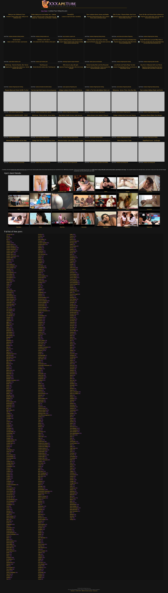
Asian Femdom (10, 297)
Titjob (71, 459)
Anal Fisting (9, 274)
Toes (71, 463)
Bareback (8, 340)
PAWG (39, 559)
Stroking (72, 400)
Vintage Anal (73, 483)
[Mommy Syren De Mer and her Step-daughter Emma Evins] (17, 152)
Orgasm (40, 552)
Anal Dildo (8, 271)
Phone (71, 237)
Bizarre (8, 367)
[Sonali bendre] (17, 51)
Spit (71, 377)
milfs (10, 112)
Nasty (39, 522)
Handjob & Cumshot (43, 347)
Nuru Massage (41, 537)
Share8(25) (70, 14)
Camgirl (8, 416)
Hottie (39, 372)
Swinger (72, 413)
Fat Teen (40, 236)
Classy (8, 446)
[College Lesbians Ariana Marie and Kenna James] (70, 101)
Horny (39, 367)
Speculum (72, 373)
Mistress (40, 508)
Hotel (39, 370)
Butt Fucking (9, 410)
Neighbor (40, 529)
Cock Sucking (9, 458)
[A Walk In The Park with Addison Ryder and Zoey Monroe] (97, 101)
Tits (71, 461)
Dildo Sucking (9, 517)
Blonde (8, 375)
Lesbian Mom (41, 453)
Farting (8, 577)
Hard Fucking (41, 348)
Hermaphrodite (41, 355)
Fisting (39, 257)
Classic (8, 445)
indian (12, 61)
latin (153, 61)
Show (71, 337)
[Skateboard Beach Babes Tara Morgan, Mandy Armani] (151, 126)
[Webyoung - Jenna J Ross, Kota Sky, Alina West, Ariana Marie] (124, 101)
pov (104, 112)
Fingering (40, 251)
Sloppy (71, 350)
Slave (71, 347)
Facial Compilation (10, 572)
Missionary (40, 506)
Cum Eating (9, 489)
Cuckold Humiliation (11, 484)
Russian (72, 309)
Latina (39, 435)
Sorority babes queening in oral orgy (97, 39)
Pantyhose (40, 567)
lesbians (11, 36)
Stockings (72, 385)
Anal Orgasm (9, 277)
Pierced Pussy (73, 241)
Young (71, 519)
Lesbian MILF (41, 451)
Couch (8, 473)
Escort (7, 554)
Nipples (40, 532)
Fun (39, 284)
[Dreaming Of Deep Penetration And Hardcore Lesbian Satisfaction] (97, 152)
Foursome (40, 271)
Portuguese (72, 257)
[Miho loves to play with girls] (70, 76)
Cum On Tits (9, 498)
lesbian (22, 36)
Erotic (7, 552)
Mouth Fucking (41, 519)
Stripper (72, 397)
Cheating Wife (9, 431)
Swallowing (72, 410)
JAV (39, 403)
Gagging (40, 289)
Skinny (71, 343)
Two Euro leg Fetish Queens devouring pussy (43, 90)
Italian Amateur (41, 398)
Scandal (72, 315)
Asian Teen (9, 305)
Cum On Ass (9, 494)
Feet (39, 237)
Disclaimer (73, 590)
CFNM (8, 413)
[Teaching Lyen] (43, 76)
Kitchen (40, 426)
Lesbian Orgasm (42, 454)
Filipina (40, 249)
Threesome (72, 441)
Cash (7, 423)
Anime (8, 284)
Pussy (71, 271)
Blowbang (8, 377)
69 (7, 239)
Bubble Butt (9, 397)
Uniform (72, 476)
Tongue (72, 464)
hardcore (38, 86)
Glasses (40, 320)
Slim (71, 348)
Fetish (39, 246)
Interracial (40, 392)
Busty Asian (9, 403)
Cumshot (8, 503)
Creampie (8, 481)
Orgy (39, 554)
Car (7, 420)
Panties (40, 565)
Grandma (40, 329)
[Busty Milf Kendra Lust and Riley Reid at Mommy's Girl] (151, 51)
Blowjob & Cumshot (11, 380)
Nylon (39, 539)
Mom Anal (40, 514)
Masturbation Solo (42, 493)
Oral (39, 549)
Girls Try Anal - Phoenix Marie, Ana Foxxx (124, 14)
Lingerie (40, 461)
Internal (40, 390)
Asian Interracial (10, 299)
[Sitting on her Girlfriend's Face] (17, 26)
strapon (73, 61)
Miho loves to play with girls (70, 65)
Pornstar (72, 256)
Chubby (8, 438)
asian (64, 86)
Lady (39, 430)
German (40, 295)
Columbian (9, 464)
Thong (71, 440)
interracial (121, 36)
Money (39, 516)
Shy (71, 340)
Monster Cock (41, 517)
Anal (7, 262)
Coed (7, 459)
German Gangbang (42, 300)
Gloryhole (40, 322)
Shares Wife (73, 330)
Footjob (40, 269)
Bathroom (8, 342)
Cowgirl (8, 478)
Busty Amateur (9, 401)
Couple (8, 476)
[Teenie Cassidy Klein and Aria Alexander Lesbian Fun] (97, 76)
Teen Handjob (73, 431)
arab (10, 61)
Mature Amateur (42, 498)
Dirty (7, 519)
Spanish (72, 370)
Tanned (72, 418)
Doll (7, 526)
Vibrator (72, 479)
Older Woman (41, 547)
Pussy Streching (74, 282)
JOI (39, 405)
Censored (8, 428)
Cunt (7, 506)
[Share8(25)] (70, 26)
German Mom (41, 305)
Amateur (8, 242)
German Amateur (42, 297)
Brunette (8, 395)
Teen (71, 425)
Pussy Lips (72, 279)
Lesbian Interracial (42, 450)
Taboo (71, 415)
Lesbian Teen (41, 458)
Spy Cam (72, 380)
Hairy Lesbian (41, 340)
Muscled (40, 521)
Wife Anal (72, 503)
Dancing (8, 511)
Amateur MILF (9, 252)
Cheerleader (9, 433)
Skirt (71, 345)
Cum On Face (9, 496)
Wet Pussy (72, 498)
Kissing (40, 425)
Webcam (72, 494)
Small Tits (72, 353)
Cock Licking (9, 454)
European (8, 557)
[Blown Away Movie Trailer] (124, 152)
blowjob (100, 61)
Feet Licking (41, 239)
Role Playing (73, 299)
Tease (71, 423)
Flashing (40, 261)
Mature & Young (42, 496)
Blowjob (8, 378)
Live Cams (40, 463)
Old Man (40, 546)
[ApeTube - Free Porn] (58, 4)
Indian (39, 383)
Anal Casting (9, 264)
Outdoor (40, 557)
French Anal (41, 277)
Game (39, 290)
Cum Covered (9, 488)
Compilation (9, 466)
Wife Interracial (73, 509)
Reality (71, 287)
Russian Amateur (74, 310)
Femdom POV (41, 244)
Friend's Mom (41, 281)
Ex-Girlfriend (9, 559)
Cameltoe (8, 415)
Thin (71, 438)
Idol (39, 382)
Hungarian (40, 378)
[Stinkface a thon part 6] (43, 51)
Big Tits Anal (9, 360)
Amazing (8, 259)
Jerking (40, 416)
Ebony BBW (9, 544)
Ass (7, 307)
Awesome (8, 320)
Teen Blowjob (73, 428)
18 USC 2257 (78, 590)
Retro (71, 292)
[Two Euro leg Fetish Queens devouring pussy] (43, 101)
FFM (7, 565)
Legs (39, 438)
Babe (7, 327)
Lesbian (40, 440)
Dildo (7, 514)
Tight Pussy (72, 448)
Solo (71, 363)
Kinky (39, 423)
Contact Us (95, 590)
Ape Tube (44, 11)
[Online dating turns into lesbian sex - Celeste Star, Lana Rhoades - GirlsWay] (43, 26)
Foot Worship (41, 267)
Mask (39, 484)
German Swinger (42, 307)
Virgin (71, 484)
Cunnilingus (9, 504)
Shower (72, 339)
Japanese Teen (42, 413)
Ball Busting (9, 332)
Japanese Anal (41, 408)
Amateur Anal (9, 244)
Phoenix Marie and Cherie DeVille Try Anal (16, 90)
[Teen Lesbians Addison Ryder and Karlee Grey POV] (151, 101)
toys (14, 137)
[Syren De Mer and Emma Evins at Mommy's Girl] (151, 26)
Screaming (72, 319)
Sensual (72, 325)
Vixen (71, 486)
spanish (49, 112)
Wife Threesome (74, 511)
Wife (71, 501)
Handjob (40, 345)
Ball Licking (9, 334)
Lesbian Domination (43, 445)
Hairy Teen (40, 343)
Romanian (72, 300)
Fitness (40, 259)
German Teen (41, 309)
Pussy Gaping (73, 276)
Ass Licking (9, 310)
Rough (71, 304)
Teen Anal (72, 426)
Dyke (7, 537)
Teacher (72, 421)
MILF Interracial (42, 474)
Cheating (8, 430)
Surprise (72, 408)
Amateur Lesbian (10, 251)
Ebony (8, 539)
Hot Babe (40, 368)
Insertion (40, 387)
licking (18, 36)
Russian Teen (73, 314)
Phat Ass (72, 236)
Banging (8, 337)
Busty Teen (9, 406)
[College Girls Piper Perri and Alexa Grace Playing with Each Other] (43, 152)
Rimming (72, 297)
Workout (72, 514)
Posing (71, 259)
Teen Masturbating (74, 433)
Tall (71, 416)
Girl (39, 314)
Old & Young (41, 544)
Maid (39, 479)
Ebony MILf (9, 547)
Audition (8, 319)
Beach (8, 343)
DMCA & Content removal (87, 590)
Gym (39, 335)
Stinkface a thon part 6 (43, 39)
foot (16, 137)
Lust (39, 468)
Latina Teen (41, 436)
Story (71, 387)
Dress (7, 536)
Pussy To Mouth (73, 284)
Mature (39, 494)
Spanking (72, 372)
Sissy (71, 342)
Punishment (73, 269)
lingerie (69, 61)
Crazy (7, 479)
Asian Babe (9, 294)
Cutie (7, 508)
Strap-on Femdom (74, 392)
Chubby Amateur (10, 440)
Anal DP (8, 269)
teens (118, 112)
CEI (7, 411)
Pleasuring (72, 251)
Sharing (72, 332)
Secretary (72, 320)
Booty (7, 387)
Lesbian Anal (41, 441)
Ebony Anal (9, 542)
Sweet (71, 411)
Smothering (72, 357)
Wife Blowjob (73, 504)
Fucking (40, 282)
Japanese (40, 406)
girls (47, 61)
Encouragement (10, 551)
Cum (7, 486)
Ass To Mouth (9, 314)
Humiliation (41, 377)
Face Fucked (9, 567)
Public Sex (72, 267)
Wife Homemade (74, 508)
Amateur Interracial (10, 249)
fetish (46, 112)
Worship (72, 516)
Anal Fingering (9, 272)
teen (153, 36)
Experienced (9, 562)
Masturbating (41, 489)
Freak (39, 272)
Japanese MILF (42, 411)
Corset (8, 468)
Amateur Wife (9, 257)
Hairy (39, 339)
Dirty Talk (8, 521)
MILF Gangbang (42, 473)
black (126, 137)
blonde (42, 86)
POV (39, 561)
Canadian (8, 418)
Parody (40, 569)
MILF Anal (40, 471)
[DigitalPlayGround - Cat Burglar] (151, 152)
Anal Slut (8, 279)
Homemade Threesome (43, 365)
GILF (39, 287)
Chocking (8, 436)
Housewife (40, 373)
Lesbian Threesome (43, 459)
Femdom (40, 241)
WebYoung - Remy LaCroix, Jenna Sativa (43, 115)
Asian (7, 289)
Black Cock (9, 370)
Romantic (72, 302)
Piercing (72, 242)
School (71, 317)
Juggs (39, 420)
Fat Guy (40, 234)
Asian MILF (9, 302)
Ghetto (39, 312)
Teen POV (72, 435)
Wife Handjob (73, 506)
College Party (9, 463)
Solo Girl (72, 365)
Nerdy (39, 531)
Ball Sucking (9, 335)
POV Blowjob (41, 564)
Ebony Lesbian (10, 546)
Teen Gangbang (74, 430)
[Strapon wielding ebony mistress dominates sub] (70, 51)
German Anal (41, 299)
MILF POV (40, 476)
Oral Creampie (41, 551)
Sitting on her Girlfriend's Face (16, 14)
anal (118, 36)
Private (71, 264)
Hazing (40, 352)
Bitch (7, 365)
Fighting (40, 247)
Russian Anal (73, 312)
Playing (72, 249)
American (8, 261)
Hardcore (40, 350)
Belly (7, 350)
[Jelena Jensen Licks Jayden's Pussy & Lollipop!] (97, 126)
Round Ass (72, 307)
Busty (7, 400)
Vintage (72, 481)
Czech (8, 509)
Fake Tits (8, 574)
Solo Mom (72, 367)
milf (127, 162)
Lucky (39, 466)
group (94, 61)
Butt (7, 408)
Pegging (40, 575)
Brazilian (8, 392)
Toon (71, 466)
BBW (7, 322)
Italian (39, 397)
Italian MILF (41, 401)
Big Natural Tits (10, 357)
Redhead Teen (73, 290)
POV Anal (40, 562)
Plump (71, 252)
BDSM (8, 325)
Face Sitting (9, 569)
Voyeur (71, 489)
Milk (39, 504)
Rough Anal (73, 305)
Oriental (40, 556)
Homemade (41, 363)
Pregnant (72, 261)
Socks (71, 360)
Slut (71, 352)
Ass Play (8, 312)
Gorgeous (40, 327)
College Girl (9, 461)
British (7, 393)
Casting (8, 425)
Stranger (72, 388)
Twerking (72, 473)
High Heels (40, 358)
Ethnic (7, 556)
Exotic (7, 561)
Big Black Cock (10, 353)
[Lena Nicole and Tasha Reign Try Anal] (124, 76)
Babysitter (8, 329)
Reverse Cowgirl (74, 294)
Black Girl (8, 372)
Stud (71, 401)
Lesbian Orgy (41, 456)
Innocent (40, 385)
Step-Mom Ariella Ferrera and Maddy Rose (124, 39)
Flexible (40, 262)
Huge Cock (40, 375)
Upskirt (71, 478)
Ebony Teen (9, 549)
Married (40, 483)
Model (39, 511)
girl (41, 61)
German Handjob (42, 302)
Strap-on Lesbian (74, 393)
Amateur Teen (9, 254)
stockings (65, 61)
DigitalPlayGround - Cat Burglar (151, 140)
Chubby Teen (9, 443)
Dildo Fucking (9, 516)
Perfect (39, 577)
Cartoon (8, 421)
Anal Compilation (10, 266)
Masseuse (40, 488)
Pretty (71, 262)
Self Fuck (72, 324)
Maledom (40, 481)
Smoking (72, 355)
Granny (40, 332)
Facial (7, 570)
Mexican (40, 501)
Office (39, 541)
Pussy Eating (73, 274)
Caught (8, 426)
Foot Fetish (40, 266)
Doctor (8, 522)
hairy (64, 36)
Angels (8, 282)
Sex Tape (72, 327)
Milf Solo (40, 503)
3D (7, 236)
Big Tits (8, 358)
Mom (39, 512)
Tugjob (71, 471)
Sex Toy (72, 329)
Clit (7, 448)
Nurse (39, 536)
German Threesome (43, 310)
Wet (71, 496)
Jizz (39, 418)
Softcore (72, 362)
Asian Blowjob (9, 295)
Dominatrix (9, 529)
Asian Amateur (9, 290)
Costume (8, 471)
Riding (71, 295)
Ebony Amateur (10, 541)
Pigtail (71, 244)
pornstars (96, 112)
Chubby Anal (9, 441)
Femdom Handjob (42, 242)
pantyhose (100, 162)
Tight (71, 446)
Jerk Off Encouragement (44, 415)
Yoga (71, 517)
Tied (71, 445)
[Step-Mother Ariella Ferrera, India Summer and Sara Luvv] (70, 126)
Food (39, 264)
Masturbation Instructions (44, 491)
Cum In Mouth (9, 491)
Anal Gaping (9, 276)
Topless (72, 468)
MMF (39, 478)
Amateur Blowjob (10, 246)
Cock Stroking (9, 456)
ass (48, 36)
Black (7, 368)
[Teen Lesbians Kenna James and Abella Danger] (97, 26)
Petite (71, 234)
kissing (103, 36)
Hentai (39, 353)
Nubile (39, 534)
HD (39, 337)
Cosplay (8, 469)
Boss (7, 388)
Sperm (71, 375)
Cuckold (8, 483)
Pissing (71, 247)
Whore (71, 499)
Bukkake (8, 398)
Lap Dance (40, 431)
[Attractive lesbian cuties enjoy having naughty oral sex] (70, 152)
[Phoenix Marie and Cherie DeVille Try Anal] (17, 101)
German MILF (41, 304)
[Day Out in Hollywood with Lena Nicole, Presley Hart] (151, 76)
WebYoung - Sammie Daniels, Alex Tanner (16, 65)
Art (7, 287)
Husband (40, 380)
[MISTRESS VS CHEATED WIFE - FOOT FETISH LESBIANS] (17, 126)
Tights (71, 450)
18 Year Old (9, 234)
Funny (39, 286)
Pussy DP (72, 272)
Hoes (39, 360)
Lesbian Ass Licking (43, 443)
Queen (71, 286)
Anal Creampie (10, 267)
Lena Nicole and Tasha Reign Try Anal (124, 65)
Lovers (39, 464)
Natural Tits (41, 526)
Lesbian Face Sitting (43, 446)
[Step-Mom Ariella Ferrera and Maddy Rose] (124, 51)
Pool (71, 254)
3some (8, 237)
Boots (7, 385)
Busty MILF (9, 405)
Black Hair (8, 373)
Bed (7, 347)
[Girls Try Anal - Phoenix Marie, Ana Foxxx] (124, 26)
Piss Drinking (73, 246)
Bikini (7, 362)
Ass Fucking (9, 309)
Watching (72, 491)
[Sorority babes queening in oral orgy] (97, 51)
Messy (39, 499)
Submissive (72, 406)
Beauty (8, 345)
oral (74, 36)
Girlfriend (40, 317)
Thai (71, 436)
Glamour (40, 319)
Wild (71, 512)
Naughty (40, 527)
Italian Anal (40, 400)
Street (71, 395)
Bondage (8, 382)
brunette (157, 61)
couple (71, 36)
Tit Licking (72, 458)
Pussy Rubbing (73, 281)
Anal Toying (9, 281)
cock (19, 61)
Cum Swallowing (10, 499)
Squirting (72, 383)
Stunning (72, 405)
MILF (39, 469)
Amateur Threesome (11, 256)
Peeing (40, 574)
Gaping (40, 294)
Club (7, 453)
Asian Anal (9, 292)
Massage (40, 486)
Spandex (72, 368)
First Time (40, 252)
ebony (129, 137)
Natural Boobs (41, 524)
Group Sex (40, 334)
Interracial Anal (41, 393)
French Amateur (42, 276)
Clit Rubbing (9, 450)
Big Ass (8, 352)
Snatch (71, 358)
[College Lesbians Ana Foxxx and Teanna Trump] (124, 126)
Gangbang (40, 292)
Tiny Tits (72, 454)
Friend (39, 279)
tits (90, 137)
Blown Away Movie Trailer (124, 140)
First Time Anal (41, 254)
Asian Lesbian (9, 300)
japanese (68, 86)
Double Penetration (11, 534)
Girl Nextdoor (41, 315)
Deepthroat (9, 512)
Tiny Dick (72, 453)
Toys (71, 469)
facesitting (105, 162)
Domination (9, 527)
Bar (7, 339)
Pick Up (72, 239)
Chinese (8, 435)
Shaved (72, 334)
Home (39, 362)
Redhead (72, 289)
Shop (71, 335)
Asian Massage (10, 304)
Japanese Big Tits (42, 410)
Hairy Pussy (41, 342)
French (39, 274)
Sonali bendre (16, 39)
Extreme (8, 564)
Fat (7, 579)
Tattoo (71, 420)
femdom (15, 36)
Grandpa (40, 330)
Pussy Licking (73, 277)
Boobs (8, 383)
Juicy (39, 421)
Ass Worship (9, 315)
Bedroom (8, 348)
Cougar (8, 474)
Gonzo (39, 325)
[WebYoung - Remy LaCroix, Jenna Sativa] (43, 126)
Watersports (73, 493)
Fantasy (8, 575)
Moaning (40, 509)
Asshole (8, 317)
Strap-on (72, 390)
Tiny (71, 451)
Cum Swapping (10, 501)
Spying (71, 382)
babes (91, 61)
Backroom (8, 330)
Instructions (41, 388)
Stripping (72, 398)
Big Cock (8, 355)
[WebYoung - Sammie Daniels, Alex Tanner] (17, 76)
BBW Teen (8, 324)
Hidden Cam (41, 357)
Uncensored (73, 474)
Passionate (40, 572)
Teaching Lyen (44, 65)
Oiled (39, 542)
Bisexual (8, 363)
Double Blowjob (10, 532)
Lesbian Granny (42, 448)
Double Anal (9, 531)
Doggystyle (9, 524)
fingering (96, 36)
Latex (39, 433)
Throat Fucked (73, 443)
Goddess (40, 324)
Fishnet (40, 256)
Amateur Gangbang (11, 247)
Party (39, 570)
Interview (40, 395)
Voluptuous (72, 488)
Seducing (72, 322)
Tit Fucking (72, 456)
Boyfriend (8, 390)
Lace (39, 428)
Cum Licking (9, 493)
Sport (71, 378)
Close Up (8, 451)
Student (72, 403)
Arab (7, 286)
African (8, 241)
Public (71, 266)
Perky (39, 579)
